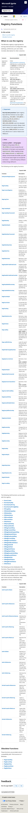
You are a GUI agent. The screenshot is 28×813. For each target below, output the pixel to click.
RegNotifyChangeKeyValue (16, 102)
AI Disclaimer (4, 804)
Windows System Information (12, 19)
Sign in (25, 16)
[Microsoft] (14, 16)
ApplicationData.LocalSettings (17, 62)
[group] (14, 331)
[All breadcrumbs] (2, 20)
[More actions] (25, 20)
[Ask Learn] (23, 20)
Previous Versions (14, 804)
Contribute (4, 806)
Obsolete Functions (7, 37)
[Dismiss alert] (25, 2)
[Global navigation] (1, 16)
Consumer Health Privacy (7, 808)
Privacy (10, 806)
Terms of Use (20, 808)
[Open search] (21, 16)
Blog (21, 804)
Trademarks (4, 811)
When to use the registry (8, 35)
